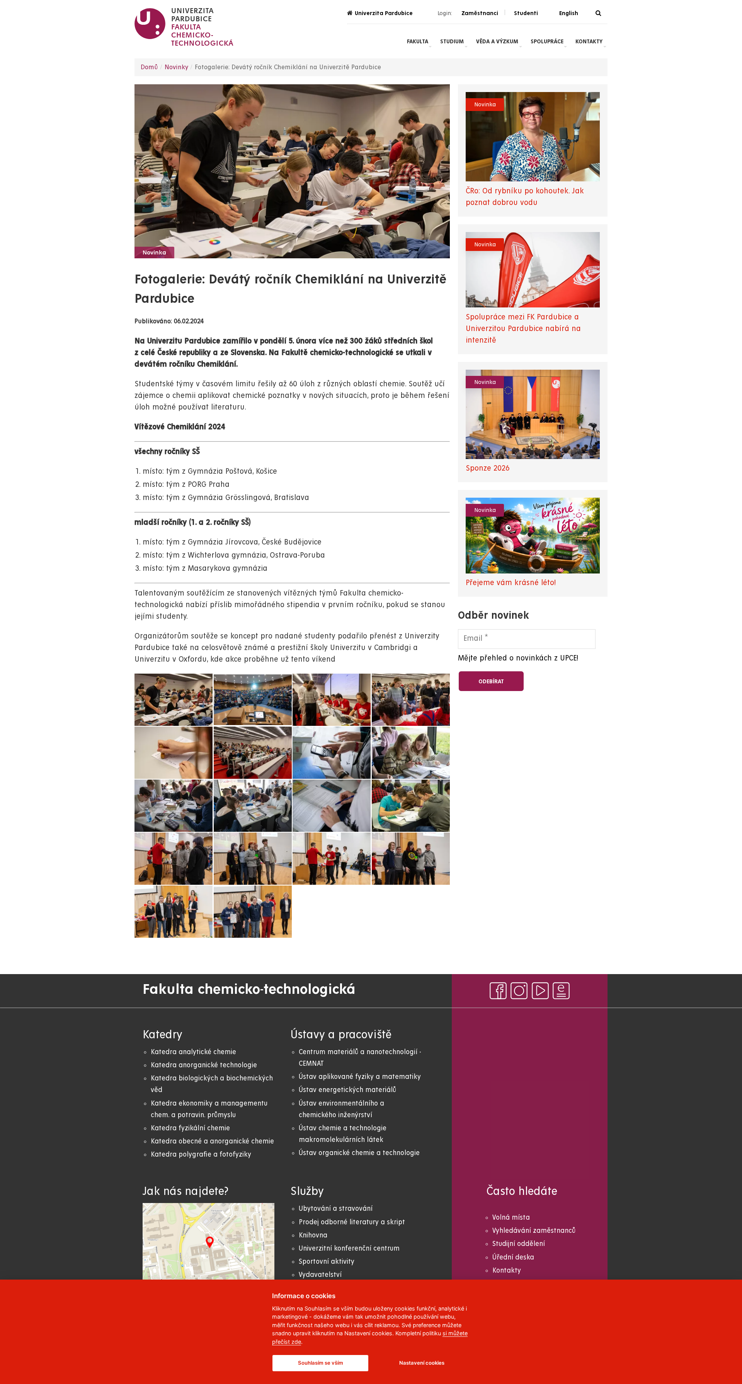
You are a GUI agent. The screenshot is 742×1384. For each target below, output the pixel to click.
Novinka (154, 253)
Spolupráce (547, 41)
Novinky (176, 67)
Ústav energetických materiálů (347, 1090)
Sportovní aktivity (326, 1261)
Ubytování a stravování (336, 1208)
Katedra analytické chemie (193, 1052)
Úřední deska (513, 1257)
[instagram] (519, 990)
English (568, 13)
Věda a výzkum (497, 41)
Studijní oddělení (518, 1243)
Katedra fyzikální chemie (190, 1128)
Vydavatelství (320, 1274)
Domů (149, 67)
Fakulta (417, 41)
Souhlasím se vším (320, 1363)
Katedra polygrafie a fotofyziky (201, 1154)
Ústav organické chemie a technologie (359, 1153)
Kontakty (588, 41)
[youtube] (540, 990)
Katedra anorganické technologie (204, 1065)
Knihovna (313, 1235)
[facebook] (498, 990)
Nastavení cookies (421, 1363)
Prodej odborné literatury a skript (352, 1222)
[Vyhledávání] (598, 13)
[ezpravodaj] (561, 990)
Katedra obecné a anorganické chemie (212, 1141)
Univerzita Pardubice (384, 13)
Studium (452, 41)
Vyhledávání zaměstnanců (533, 1230)
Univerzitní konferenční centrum (349, 1248)
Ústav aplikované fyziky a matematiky (360, 1076)
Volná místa (511, 1217)
